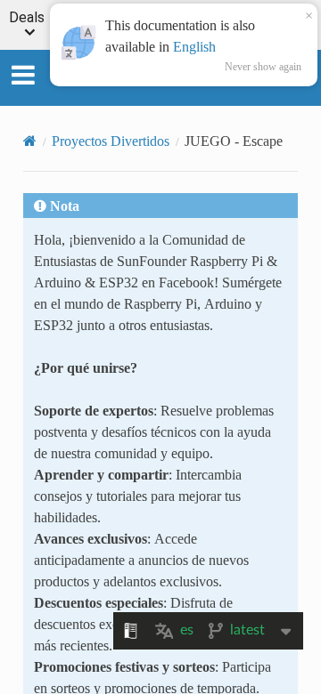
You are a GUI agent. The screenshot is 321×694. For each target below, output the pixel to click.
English (194, 46)
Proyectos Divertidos (110, 140)
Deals (27, 18)
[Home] (30, 140)
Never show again (263, 66)
